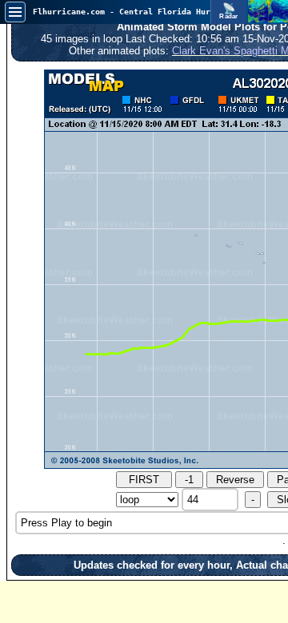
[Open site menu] (15, 12)
